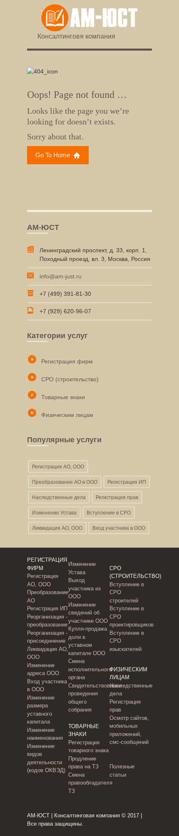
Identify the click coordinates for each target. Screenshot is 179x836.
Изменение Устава (54, 513)
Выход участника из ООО (84, 588)
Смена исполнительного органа (90, 669)
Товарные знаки (63, 397)
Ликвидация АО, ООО (57, 528)
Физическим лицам (67, 415)
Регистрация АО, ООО (58, 467)
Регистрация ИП (126, 482)
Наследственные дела (59, 497)
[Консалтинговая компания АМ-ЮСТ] (89, 18)
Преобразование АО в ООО (64, 482)
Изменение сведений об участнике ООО (88, 613)
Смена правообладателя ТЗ (90, 783)
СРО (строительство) (70, 379)
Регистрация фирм (67, 361)
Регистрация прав (117, 497)
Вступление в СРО (109, 513)
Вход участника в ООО (118, 528)
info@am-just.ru (61, 276)
